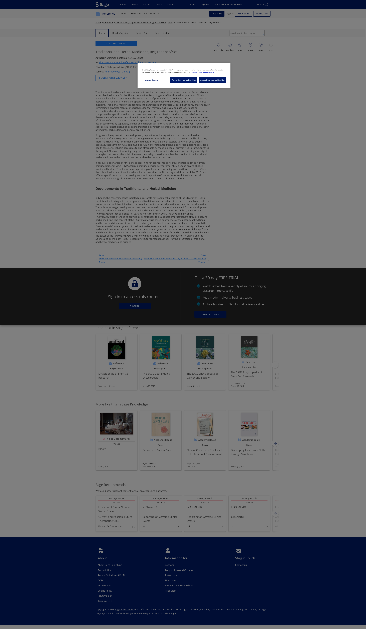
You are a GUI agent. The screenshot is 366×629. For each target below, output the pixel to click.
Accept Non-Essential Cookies (212, 80)
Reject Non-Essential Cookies (184, 80)
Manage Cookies (151, 80)
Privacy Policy (197, 72)
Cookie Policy (208, 72)
